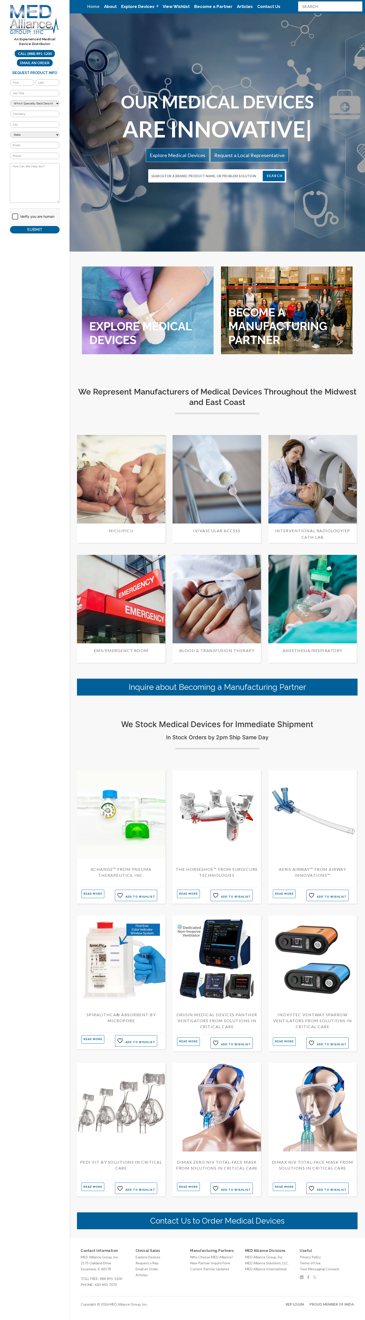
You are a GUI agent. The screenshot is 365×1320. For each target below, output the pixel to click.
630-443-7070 (106, 1284)
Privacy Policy (310, 1257)
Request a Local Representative (249, 155)
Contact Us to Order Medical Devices (217, 1220)
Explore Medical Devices (177, 155)
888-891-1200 (111, 1278)
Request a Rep (147, 1263)
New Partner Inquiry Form (210, 1263)
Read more (92, 893)
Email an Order (34, 63)
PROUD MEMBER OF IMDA (332, 1304)
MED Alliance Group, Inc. (264, 1257)
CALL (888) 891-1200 (35, 53)
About (110, 6)
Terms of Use (310, 1263)
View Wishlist (176, 6)
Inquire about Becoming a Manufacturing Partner (217, 687)
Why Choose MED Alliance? (211, 1257)
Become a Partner (213, 6)
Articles (245, 6)
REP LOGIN (295, 1304)
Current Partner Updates (209, 1269)
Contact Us (268, 6)
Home (93, 6)
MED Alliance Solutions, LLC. (267, 1263)
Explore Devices (148, 1257)
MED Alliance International (266, 1269)
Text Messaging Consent (319, 1269)
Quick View (121, 859)
